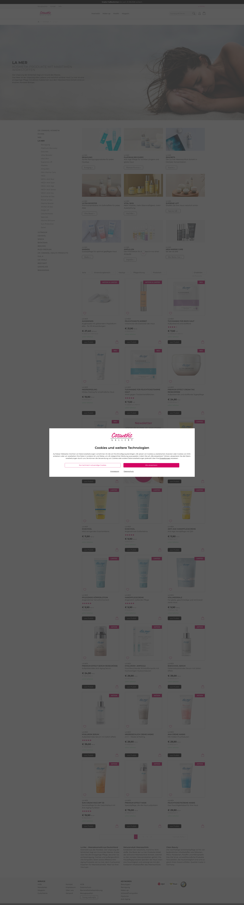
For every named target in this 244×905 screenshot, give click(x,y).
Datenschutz (129, 471)
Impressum (114, 471)
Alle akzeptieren (151, 465)
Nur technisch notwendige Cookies (92, 465)
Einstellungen (165, 458)
